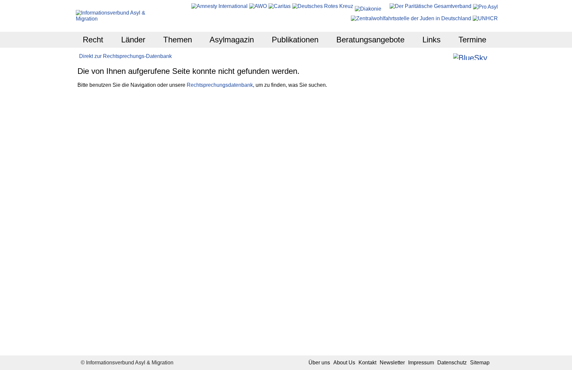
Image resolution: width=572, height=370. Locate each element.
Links (431, 39)
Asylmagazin (232, 39)
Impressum (421, 362)
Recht (93, 39)
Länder (133, 39)
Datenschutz (452, 362)
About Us (344, 362)
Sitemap (480, 362)
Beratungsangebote (370, 39)
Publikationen (295, 39)
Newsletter (392, 362)
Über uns (319, 362)
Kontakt (367, 362)
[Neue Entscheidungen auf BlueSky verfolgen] (470, 56)
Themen (177, 39)
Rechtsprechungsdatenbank (220, 85)
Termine (472, 39)
